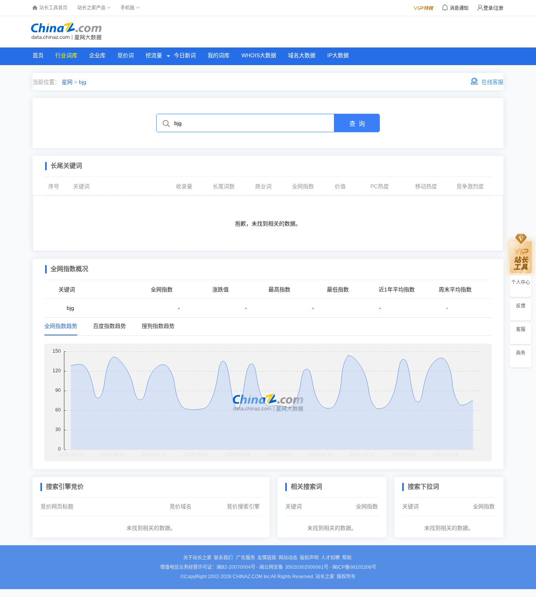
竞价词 (125, 55)
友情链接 (266, 558)
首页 (38, 55)
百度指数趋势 (109, 326)
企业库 (97, 55)
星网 (66, 82)
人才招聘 (330, 558)
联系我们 (224, 558)
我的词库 (219, 55)
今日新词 (185, 55)
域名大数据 (301, 55)
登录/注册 (493, 8)
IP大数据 (338, 55)
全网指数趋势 (60, 326)
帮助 (347, 558)
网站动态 (288, 558)
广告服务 (245, 558)
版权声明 (309, 558)
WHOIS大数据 (258, 55)
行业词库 (66, 55)
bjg (82, 82)
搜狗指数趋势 (158, 326)
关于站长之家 (197, 558)
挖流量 (154, 55)
